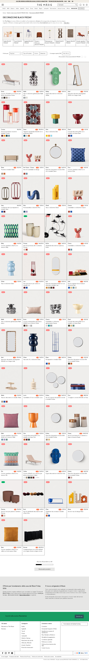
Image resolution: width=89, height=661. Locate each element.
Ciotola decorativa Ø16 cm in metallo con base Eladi (76, 132)
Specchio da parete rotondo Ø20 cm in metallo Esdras (55, 436)
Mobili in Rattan (25, 638)
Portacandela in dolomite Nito (31, 207)
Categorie (24, 623)
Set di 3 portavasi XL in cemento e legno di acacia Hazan (77, 436)
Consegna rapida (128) (55, 53)
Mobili (36, 8)
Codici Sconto (46, 648)
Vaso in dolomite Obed (52, 207)
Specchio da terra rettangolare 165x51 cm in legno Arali (77, 94)
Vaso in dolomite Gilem (7, 283)
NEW (8, 8)
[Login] (86, 5)
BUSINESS (81, 8)
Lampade (46, 8)
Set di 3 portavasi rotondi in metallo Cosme (9, 132)
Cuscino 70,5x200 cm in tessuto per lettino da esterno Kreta (11, 94)
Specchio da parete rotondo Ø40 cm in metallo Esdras (77, 474)
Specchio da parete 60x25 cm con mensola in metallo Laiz (55, 284)
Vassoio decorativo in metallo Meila (11, 397)
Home (4, 13)
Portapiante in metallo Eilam (53, 359)
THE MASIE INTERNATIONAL (72, 624)
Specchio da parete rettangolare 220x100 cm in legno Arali (10, 360)
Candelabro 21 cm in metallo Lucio (33, 397)
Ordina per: (6, 53)
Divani (31, 8)
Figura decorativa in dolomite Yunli (55, 473)
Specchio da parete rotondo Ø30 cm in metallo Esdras (77, 360)
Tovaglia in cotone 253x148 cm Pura (78, 397)
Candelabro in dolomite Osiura (76, 245)
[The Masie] (44, 5)
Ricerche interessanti (27, 647)
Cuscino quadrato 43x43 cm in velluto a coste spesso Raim (9, 550)
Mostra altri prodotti (44, 569)
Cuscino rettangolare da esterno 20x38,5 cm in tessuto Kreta (32, 322)
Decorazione (53, 8)
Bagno (40, 8)
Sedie (17, 8)
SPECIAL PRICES (26, 643)
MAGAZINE (74, 8)
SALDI (4, 8)
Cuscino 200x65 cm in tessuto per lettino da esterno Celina (32, 474)
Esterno (12, 8)
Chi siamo (4, 623)
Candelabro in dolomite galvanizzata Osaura (52, 322)
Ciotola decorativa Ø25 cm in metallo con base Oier (31, 436)
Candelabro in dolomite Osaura (77, 207)
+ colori (37, 477)
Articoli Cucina (61, 8)
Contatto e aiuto (47, 623)
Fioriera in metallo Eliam (7, 169)
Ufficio (68, 8)
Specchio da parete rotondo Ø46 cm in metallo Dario (55, 170)
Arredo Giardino (26, 645)
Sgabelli (22, 8)
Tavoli (27, 8)
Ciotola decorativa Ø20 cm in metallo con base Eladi (76, 322)
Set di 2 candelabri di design (31, 169)
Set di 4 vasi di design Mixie (75, 511)
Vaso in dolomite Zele (52, 132)
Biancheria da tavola (27, 640)
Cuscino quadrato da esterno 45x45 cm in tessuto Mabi (9, 436)
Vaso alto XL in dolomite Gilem (32, 359)
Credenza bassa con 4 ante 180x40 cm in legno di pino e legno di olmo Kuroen (33, 551)
